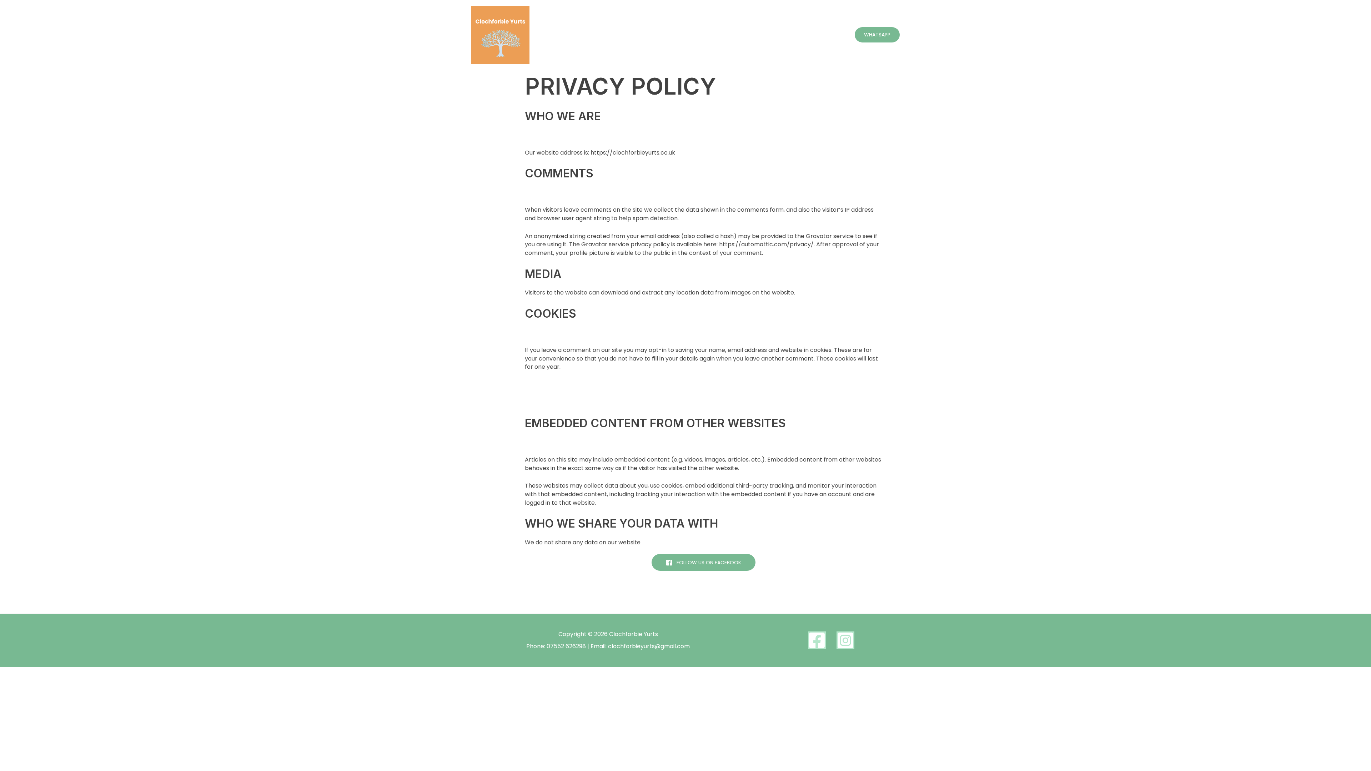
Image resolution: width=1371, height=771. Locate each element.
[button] (877, 34)
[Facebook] (817, 640)
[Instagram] (845, 640)
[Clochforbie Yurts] (500, 34)
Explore (796, 35)
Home (699, 35)
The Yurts (761, 35)
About (728, 35)
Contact (830, 35)
